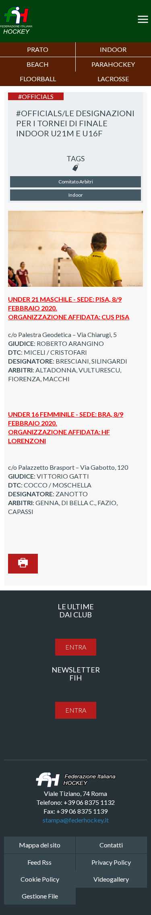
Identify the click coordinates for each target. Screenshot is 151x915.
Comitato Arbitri (75, 182)
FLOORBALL (38, 78)
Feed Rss (39, 862)
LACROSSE (113, 78)
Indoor (113, 49)
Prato (37, 49)
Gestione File (40, 896)
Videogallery (111, 879)
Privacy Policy (111, 862)
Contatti (111, 845)
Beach (38, 64)
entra (75, 647)
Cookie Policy (40, 879)
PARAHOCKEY (113, 64)
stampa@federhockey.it (76, 820)
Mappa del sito (39, 845)
